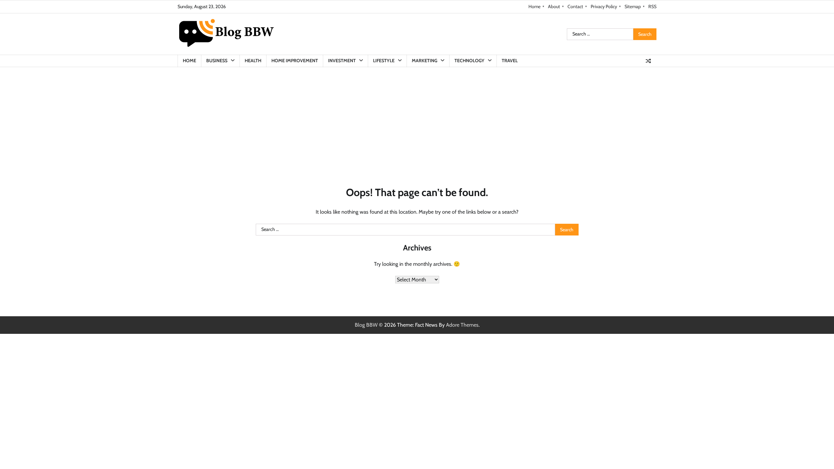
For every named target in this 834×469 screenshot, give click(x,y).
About (554, 6)
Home (534, 6)
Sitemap (633, 6)
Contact (575, 6)
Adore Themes (462, 325)
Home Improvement (294, 61)
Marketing (424, 61)
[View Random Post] (648, 61)
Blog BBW (366, 325)
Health (253, 61)
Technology (469, 61)
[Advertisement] (417, 116)
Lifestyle (384, 61)
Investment (342, 61)
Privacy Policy (604, 6)
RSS (652, 6)
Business (216, 61)
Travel (510, 61)
